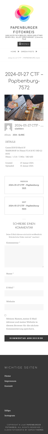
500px (7, 410)
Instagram (9, 415)
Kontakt (8, 386)
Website (10, 301)
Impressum (10, 381)
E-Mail (10, 287)
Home (14, 51)
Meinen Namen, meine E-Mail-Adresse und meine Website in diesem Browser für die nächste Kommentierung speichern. (22, 324)
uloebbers (19, 129)
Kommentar (13, 243)
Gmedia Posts (27, 51)
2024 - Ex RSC (19, 135)
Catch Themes (36, 430)
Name (10, 273)
